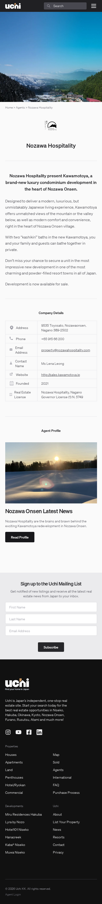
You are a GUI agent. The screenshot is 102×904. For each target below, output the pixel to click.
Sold (56, 762)
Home (9, 107)
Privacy (58, 852)
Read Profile (20, 537)
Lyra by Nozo (14, 822)
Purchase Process (66, 792)
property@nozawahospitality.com (65, 350)
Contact (59, 844)
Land (9, 769)
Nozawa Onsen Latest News (39, 511)
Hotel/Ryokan (15, 785)
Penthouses (14, 777)
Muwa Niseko (15, 852)
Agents (20, 107)
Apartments (14, 762)
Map (56, 754)
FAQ (56, 785)
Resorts (59, 837)
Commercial (14, 792)
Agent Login (13, 894)
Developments (14, 806)
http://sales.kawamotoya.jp (60, 374)
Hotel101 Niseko (17, 829)
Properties (11, 746)
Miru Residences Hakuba (23, 814)
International (62, 777)
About (57, 814)
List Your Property (66, 822)
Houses (11, 754)
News (57, 829)
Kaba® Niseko (15, 844)
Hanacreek (13, 837)
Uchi (56, 806)
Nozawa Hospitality (40, 107)
